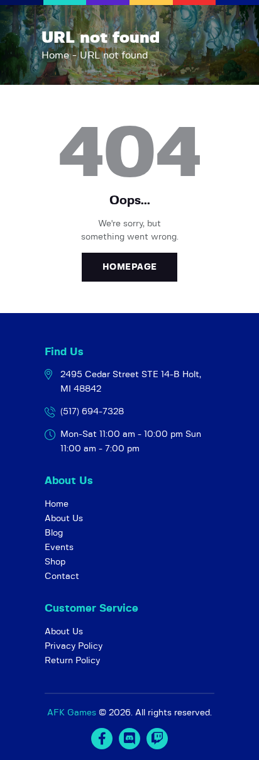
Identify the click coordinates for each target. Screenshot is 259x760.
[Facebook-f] (102, 738)
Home (55, 55)
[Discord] (129, 738)
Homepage (129, 267)
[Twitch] (157, 738)
